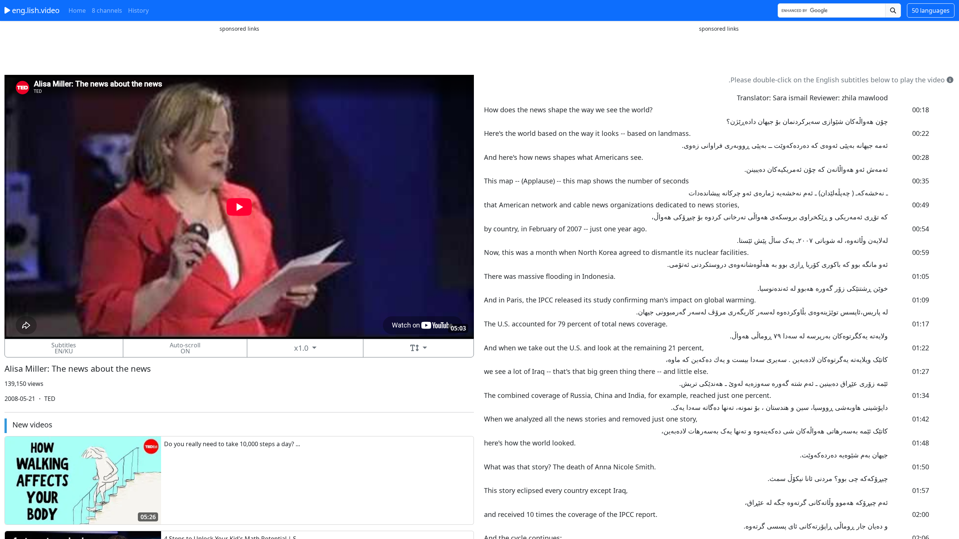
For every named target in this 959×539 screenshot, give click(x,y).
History (138, 10)
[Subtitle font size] (418, 348)
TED (49, 399)
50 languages (931, 10)
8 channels (107, 10)
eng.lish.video (35, 10)
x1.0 (302, 348)
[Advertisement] (239, 50)
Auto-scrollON (185, 348)
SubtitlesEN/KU (63, 348)
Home (77, 10)
